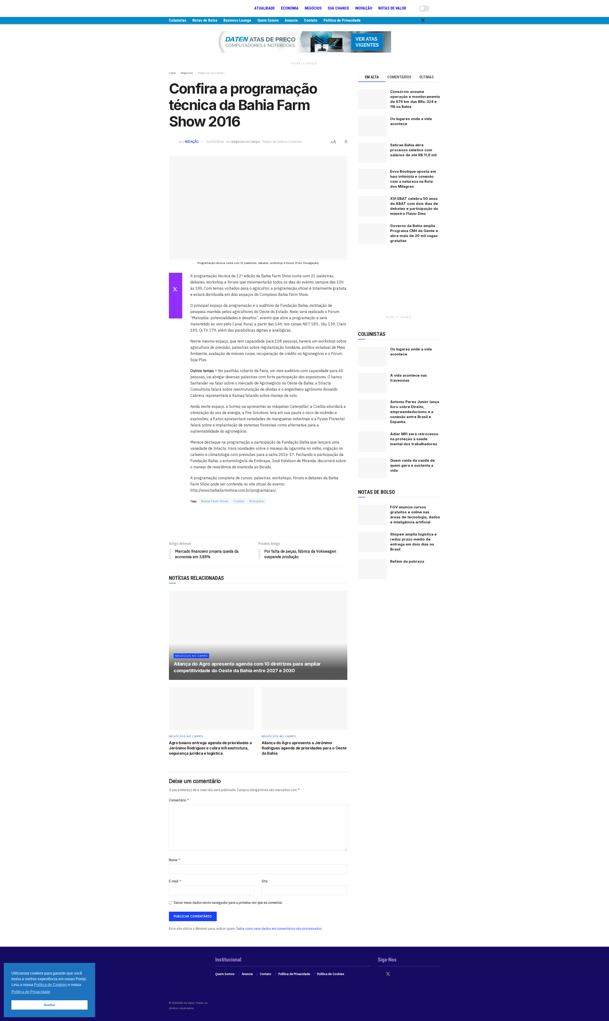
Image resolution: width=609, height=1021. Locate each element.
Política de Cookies (330, 974)
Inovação (363, 8)
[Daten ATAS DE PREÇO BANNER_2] (258, 520)
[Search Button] (438, 8)
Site (265, 881)
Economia (290, 8)
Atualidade (264, 8)
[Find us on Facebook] (414, 20)
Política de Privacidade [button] (30, 992)
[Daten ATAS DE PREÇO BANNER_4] (304, 42)
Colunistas (177, 20)
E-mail (175, 881)
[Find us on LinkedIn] (438, 20)
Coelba (239, 501)
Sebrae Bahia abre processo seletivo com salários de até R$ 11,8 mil (413, 150)
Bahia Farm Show (214, 501)
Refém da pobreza (407, 561)
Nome (175, 860)
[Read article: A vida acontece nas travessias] (372, 383)
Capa (172, 73)
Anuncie (291, 20)
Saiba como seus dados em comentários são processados (279, 928)
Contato (310, 20)
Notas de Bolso (204, 20)
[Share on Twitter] (175, 290)
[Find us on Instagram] (431, 20)
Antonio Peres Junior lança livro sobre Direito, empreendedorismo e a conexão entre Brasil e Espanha (414, 411)
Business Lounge (237, 20)
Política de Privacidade (342, 20)
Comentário (179, 800)
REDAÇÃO (192, 142)
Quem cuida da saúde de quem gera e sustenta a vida (412, 465)
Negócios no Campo (211, 73)
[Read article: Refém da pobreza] (372, 569)
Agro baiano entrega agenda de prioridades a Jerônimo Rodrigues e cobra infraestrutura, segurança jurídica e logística (210, 748)
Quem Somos (268, 20)
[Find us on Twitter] (423, 20)
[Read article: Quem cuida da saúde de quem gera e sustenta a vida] (372, 468)
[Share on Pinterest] (175, 301)
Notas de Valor (392, 8)
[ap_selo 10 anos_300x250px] (399, 283)
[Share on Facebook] (175, 278)
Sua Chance (338, 8)
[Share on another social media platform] (175, 312)
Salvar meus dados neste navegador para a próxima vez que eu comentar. (228, 902)
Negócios (313, 8)
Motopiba (257, 501)
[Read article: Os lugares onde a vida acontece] (372, 357)
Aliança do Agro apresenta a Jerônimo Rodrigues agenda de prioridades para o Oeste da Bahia (304, 748)
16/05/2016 (215, 142)
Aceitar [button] (49, 1005)
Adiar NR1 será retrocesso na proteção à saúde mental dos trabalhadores (414, 439)
